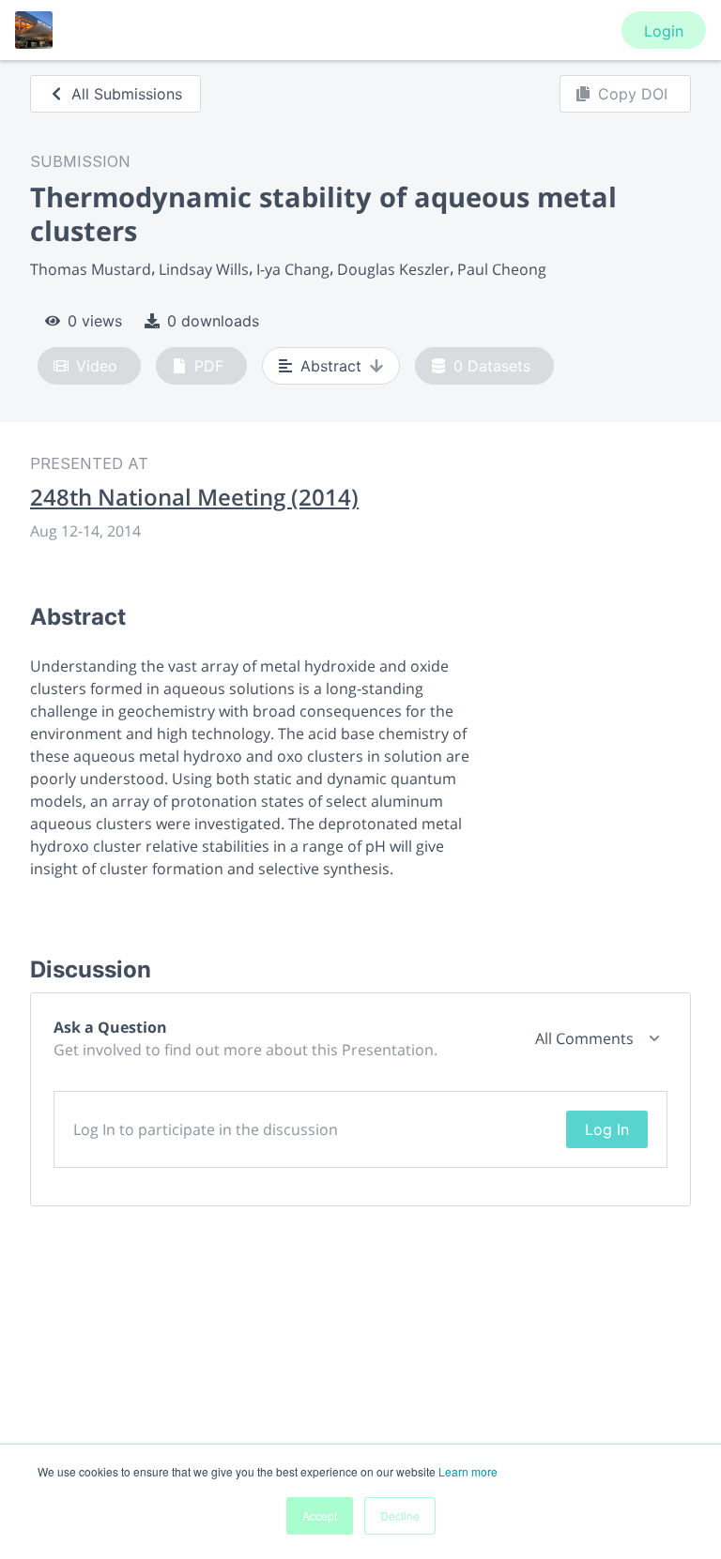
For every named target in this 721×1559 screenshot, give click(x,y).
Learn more (468, 1471)
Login (663, 31)
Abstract (330, 365)
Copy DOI (632, 93)
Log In (607, 1129)
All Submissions (126, 93)
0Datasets (491, 365)
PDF (208, 365)
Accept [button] (319, 1515)
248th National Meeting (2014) (194, 497)
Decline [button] (400, 1515)
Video (96, 365)
